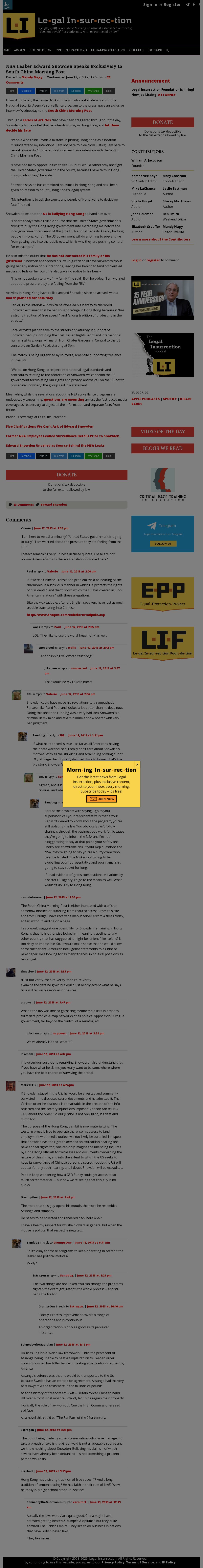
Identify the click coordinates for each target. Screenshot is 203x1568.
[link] (101, 764)
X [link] (137, 764)
